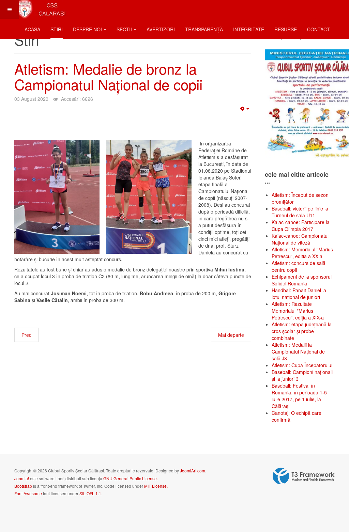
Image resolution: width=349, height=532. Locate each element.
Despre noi (87, 29)
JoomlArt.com (192, 470)
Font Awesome (28, 493)
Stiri (56, 29)
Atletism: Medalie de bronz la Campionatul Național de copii (108, 76)
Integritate (248, 29)
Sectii (124, 29)
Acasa (32, 29)
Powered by (304, 476)
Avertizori (161, 29)
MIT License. (156, 486)
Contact (318, 29)
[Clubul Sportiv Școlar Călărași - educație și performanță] (41, 9)
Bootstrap (23, 486)
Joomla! (21, 478)
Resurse (285, 29)
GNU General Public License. (130, 478)
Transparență (204, 29)
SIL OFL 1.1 (90, 493)
